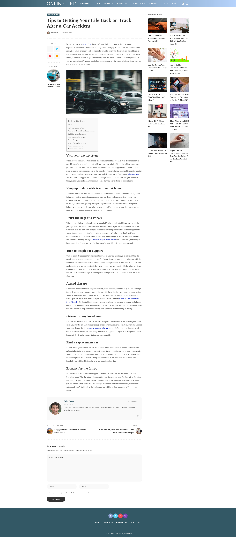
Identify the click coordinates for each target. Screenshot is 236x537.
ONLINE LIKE (61, 3)
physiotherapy (133, 174)
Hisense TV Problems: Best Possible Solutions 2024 (156, 124)
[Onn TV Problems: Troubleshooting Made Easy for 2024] (157, 25)
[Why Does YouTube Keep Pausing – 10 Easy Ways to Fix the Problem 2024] (179, 84)
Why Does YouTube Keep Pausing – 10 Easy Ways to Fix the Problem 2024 (179, 97)
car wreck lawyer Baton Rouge (104, 240)
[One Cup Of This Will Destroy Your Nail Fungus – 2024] (157, 55)
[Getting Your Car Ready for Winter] (53, 75)
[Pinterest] (50, 56)
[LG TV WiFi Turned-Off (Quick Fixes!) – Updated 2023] (157, 140)
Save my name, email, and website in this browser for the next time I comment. (72, 493)
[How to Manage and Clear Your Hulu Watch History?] (157, 84)
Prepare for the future (75, 149)
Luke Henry (54, 32)
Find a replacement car (76, 146)
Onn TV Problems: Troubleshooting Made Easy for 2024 (156, 38)
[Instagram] (125, 516)
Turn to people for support (77, 137)
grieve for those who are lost (100, 328)
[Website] (137, 415)
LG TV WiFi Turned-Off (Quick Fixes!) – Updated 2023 (157, 153)
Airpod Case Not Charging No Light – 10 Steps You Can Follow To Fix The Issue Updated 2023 (179, 156)
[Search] (187, 3)
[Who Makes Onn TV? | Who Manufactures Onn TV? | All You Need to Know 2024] (179, 25)
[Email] (57, 56)
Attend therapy (73, 140)
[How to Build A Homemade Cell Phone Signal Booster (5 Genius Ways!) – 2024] (179, 55)
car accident (86, 44)
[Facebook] (50, 49)
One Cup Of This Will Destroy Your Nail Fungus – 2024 (157, 67)
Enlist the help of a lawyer (77, 134)
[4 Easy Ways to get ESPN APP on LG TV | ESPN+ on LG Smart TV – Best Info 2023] (179, 111)
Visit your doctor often (76, 128)
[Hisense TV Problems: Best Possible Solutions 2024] (157, 111)
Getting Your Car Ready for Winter (53, 85)
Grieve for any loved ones (77, 143)
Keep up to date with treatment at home (81, 131)
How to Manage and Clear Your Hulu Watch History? (156, 97)
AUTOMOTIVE (53, 14)
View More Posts (132, 401)
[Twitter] (57, 49)
